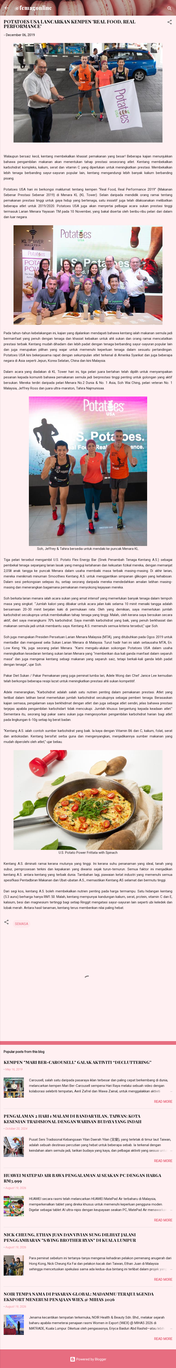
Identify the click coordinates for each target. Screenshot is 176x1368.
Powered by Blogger (90, 1359)
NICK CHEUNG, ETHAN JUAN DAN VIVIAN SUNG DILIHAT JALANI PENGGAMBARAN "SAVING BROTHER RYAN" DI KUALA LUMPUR (70, 1237)
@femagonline (33, 7)
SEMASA (21, 924)
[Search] (169, 9)
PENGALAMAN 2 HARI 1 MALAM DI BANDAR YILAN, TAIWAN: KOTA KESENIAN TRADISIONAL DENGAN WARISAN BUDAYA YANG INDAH (72, 1118)
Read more (163, 1102)
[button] (169, 22)
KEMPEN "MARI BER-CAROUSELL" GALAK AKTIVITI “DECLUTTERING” (77, 1062)
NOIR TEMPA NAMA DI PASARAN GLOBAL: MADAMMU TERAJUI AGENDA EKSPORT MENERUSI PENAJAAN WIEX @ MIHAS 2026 (79, 1296)
